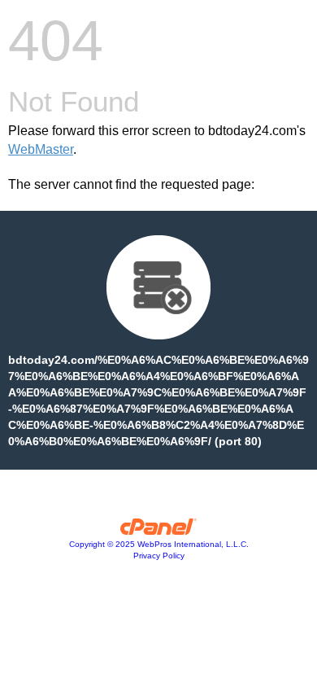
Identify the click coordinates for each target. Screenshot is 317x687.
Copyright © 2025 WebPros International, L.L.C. (159, 544)
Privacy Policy (159, 555)
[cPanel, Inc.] (159, 530)
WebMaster (40, 149)
